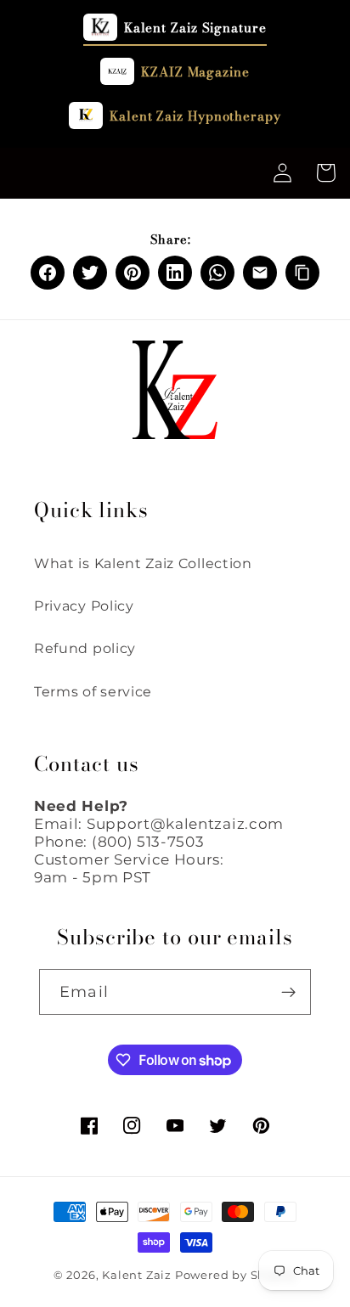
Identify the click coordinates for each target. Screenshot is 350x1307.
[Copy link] (302, 273)
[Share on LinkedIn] (175, 273)
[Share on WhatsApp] (217, 273)
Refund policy (85, 647)
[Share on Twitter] (90, 273)
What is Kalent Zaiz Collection (143, 563)
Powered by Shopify (236, 1275)
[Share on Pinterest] (133, 273)
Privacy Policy (84, 605)
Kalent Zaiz (137, 1275)
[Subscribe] (288, 992)
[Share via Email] (260, 273)
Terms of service (93, 691)
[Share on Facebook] (48, 273)
